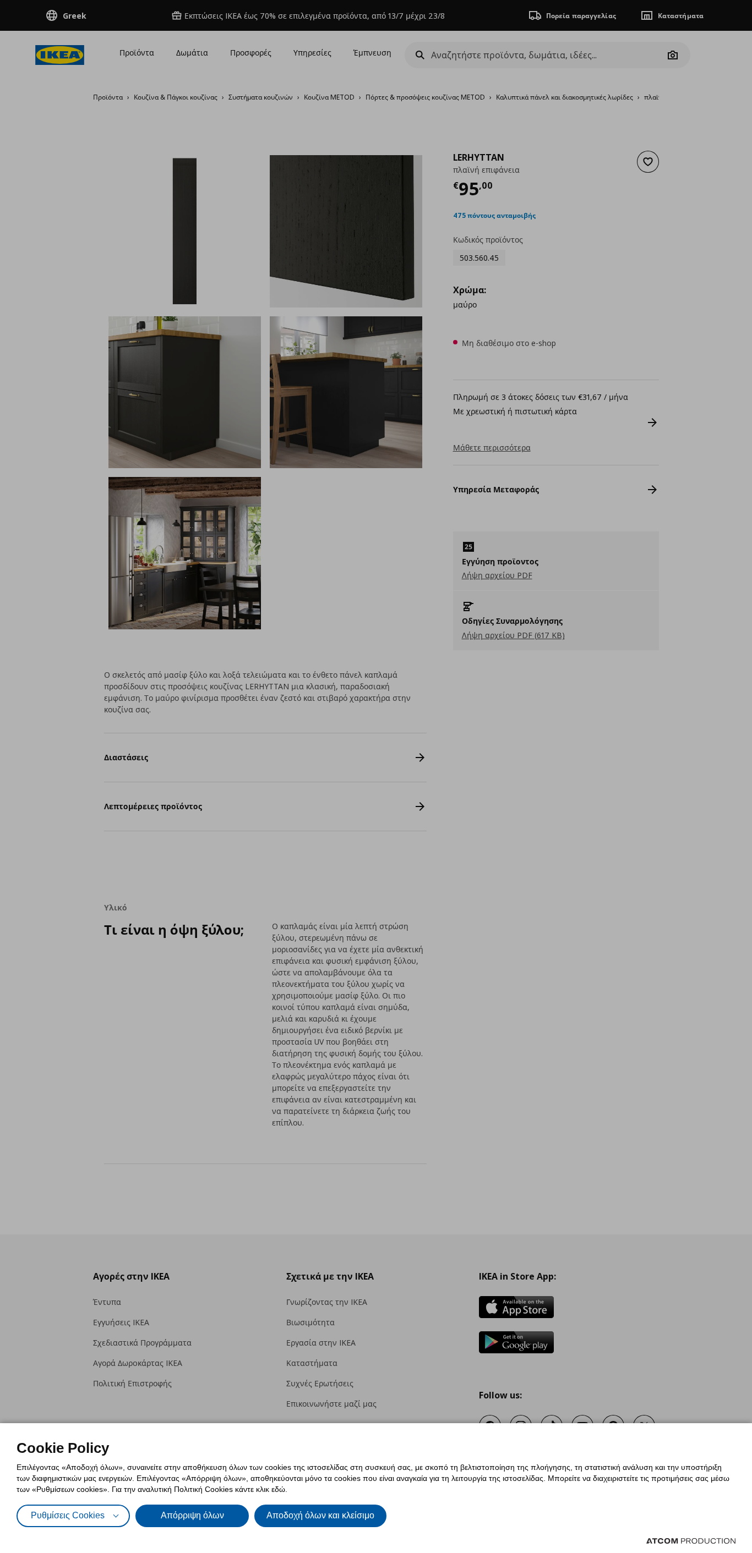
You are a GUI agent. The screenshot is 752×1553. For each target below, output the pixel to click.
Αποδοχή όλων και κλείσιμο (320, 1515)
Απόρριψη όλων (192, 1515)
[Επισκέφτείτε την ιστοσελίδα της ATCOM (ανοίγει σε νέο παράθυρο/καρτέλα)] (690, 1541)
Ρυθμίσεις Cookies (68, 1515)
